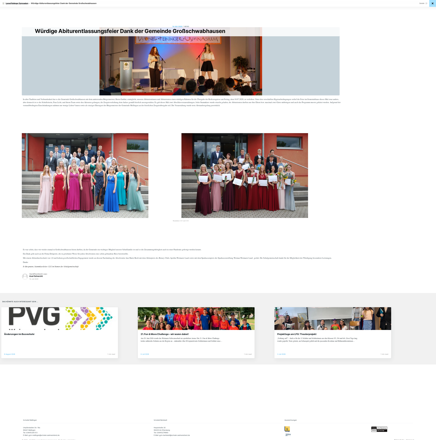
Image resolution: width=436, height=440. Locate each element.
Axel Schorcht (36, 276)
